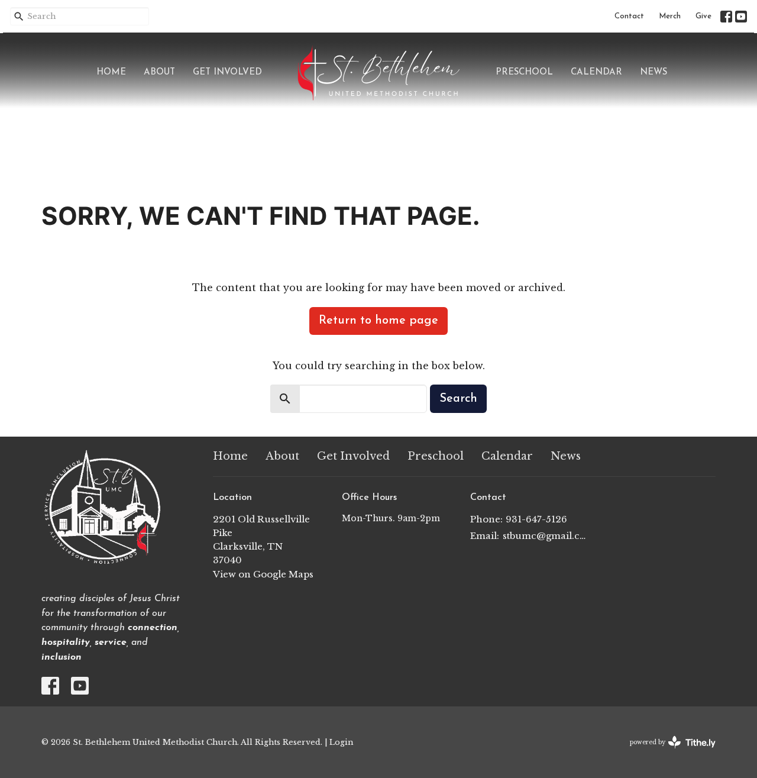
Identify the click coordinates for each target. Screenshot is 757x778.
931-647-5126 (536, 519)
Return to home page (378, 321)
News (653, 72)
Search (458, 399)
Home (111, 72)
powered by (667, 752)
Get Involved (227, 72)
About (159, 72)
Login (341, 742)
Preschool (524, 72)
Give (703, 16)
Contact (629, 16)
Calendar (596, 72)
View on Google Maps (263, 574)
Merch (670, 16)
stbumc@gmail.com (545, 535)
